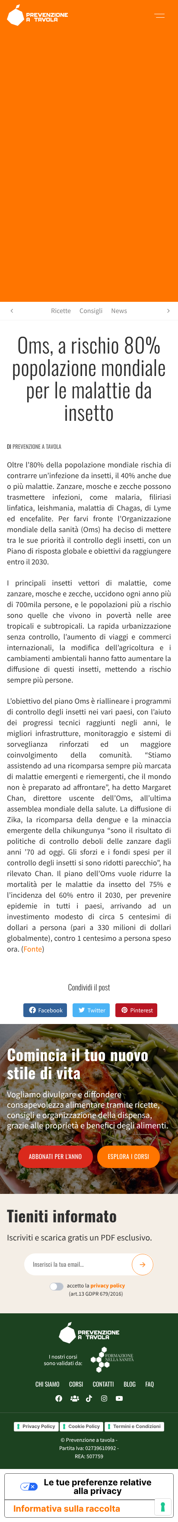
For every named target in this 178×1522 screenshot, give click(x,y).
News (119, 311)
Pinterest (141, 1010)
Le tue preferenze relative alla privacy (97, 1486)
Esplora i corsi (128, 1156)
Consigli (90, 311)
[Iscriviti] (142, 1264)
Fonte (32, 949)
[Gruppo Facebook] (74, 1398)
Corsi (76, 1384)
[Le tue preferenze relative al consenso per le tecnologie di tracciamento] (163, 1507)
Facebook (50, 1010)
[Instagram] (104, 1398)
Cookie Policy (84, 1426)
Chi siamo (47, 1384)
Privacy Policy (38, 1426)
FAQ (150, 1384)
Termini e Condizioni (137, 1426)
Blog (130, 1384)
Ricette (61, 311)
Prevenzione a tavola (37, 446)
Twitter (96, 1010)
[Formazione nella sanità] (112, 1359)
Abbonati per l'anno (55, 1156)
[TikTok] (89, 1398)
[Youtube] (119, 1398)
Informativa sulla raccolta (66, 1508)
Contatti (103, 1384)
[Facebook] (59, 1398)
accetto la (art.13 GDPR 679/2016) (96, 1289)
